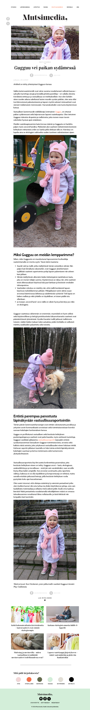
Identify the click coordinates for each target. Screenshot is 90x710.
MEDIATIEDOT (56, 703)
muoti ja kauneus (45, 62)
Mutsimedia (39, 706)
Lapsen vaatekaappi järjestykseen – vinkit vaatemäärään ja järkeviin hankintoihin (63, 655)
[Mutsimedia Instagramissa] (41, 700)
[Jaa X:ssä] (8, 24)
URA (78, 7)
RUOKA (46, 7)
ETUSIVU (13, 7)
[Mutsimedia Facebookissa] (45, 700)
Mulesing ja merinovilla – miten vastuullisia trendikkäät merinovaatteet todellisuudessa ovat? (27, 655)
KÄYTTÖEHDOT (45, 703)
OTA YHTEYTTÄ (34, 703)
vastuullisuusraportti (46, 440)
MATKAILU (70, 7)
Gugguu (58, 112)
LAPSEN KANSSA (25, 7)
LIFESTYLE (37, 7)
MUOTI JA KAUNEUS (57, 7)
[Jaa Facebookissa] (8, 20)
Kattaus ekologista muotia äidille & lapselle (63, 626)
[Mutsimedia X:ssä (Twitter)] (49, 700)
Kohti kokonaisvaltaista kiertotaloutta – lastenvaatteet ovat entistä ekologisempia (27, 627)
